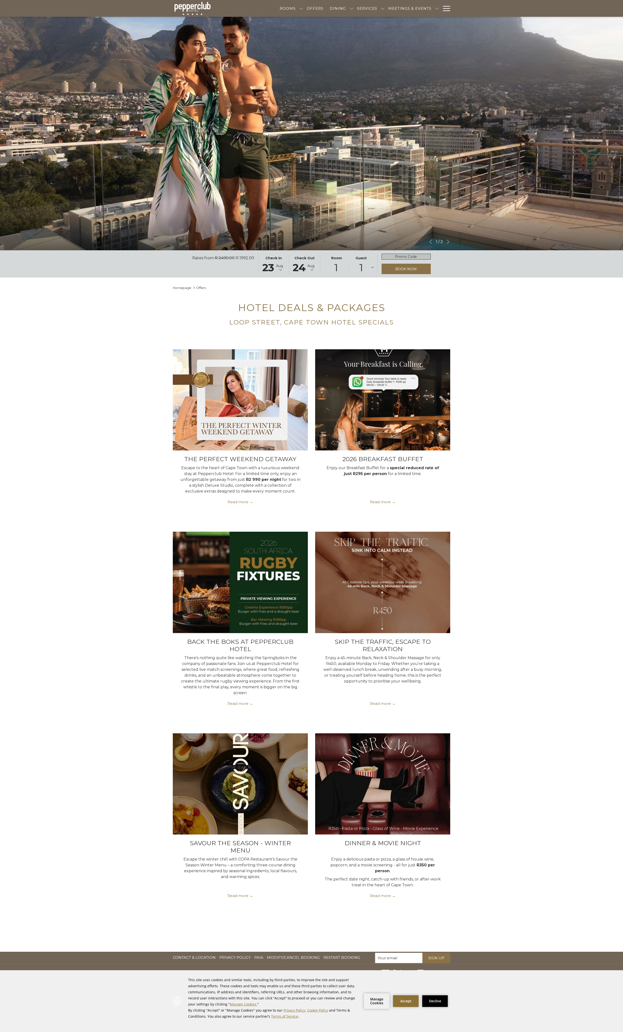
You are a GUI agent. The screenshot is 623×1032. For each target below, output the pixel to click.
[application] (311, 1001)
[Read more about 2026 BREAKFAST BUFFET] (382, 399)
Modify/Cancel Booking (293, 957)
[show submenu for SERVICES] (382, 8)
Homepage (182, 288)
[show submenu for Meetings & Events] (437, 8)
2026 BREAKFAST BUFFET (382, 459)
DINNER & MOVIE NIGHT (383, 843)
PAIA (259, 957)
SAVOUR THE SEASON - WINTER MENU (240, 846)
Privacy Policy (235, 957)
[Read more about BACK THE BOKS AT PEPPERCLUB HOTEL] (240, 582)
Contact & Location (194, 957)
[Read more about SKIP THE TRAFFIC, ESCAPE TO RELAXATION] (382, 582)
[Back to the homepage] (192, 8)
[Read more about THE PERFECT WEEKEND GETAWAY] (240, 399)
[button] (273, 264)
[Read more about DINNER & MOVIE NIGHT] (382, 784)
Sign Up (436, 958)
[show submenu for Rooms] (301, 8)
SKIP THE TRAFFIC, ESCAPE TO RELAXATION (383, 645)
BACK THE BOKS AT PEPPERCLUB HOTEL (240, 645)
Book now (406, 269)
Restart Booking (341, 957)
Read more (238, 502)
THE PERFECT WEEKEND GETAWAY (240, 459)
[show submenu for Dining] (351, 8)
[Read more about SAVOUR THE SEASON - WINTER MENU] (240, 784)
